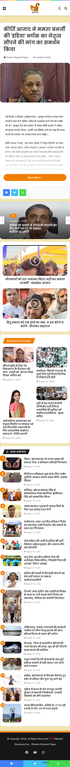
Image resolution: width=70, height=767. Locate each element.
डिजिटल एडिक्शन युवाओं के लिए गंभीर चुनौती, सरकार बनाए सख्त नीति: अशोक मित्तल (45, 477)
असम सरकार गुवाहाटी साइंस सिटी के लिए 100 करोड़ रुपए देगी (44, 507)
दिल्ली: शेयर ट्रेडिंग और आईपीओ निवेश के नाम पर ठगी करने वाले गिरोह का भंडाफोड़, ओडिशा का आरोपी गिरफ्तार (45, 595)
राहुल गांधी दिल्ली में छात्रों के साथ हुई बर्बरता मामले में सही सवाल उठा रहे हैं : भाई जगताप (44, 663)
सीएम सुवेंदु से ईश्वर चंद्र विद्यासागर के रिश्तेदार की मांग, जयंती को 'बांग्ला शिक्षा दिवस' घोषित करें (18, 370)
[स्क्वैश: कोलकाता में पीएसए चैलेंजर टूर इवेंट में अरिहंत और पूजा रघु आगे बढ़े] (12, 679)
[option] (35, 220)
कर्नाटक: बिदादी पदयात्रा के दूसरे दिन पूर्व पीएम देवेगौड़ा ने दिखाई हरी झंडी (51, 374)
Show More (34, 177)
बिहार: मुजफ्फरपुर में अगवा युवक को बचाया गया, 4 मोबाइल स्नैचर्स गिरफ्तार (45, 460)
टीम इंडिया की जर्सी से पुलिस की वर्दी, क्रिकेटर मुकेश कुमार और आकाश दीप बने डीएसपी (44, 544)
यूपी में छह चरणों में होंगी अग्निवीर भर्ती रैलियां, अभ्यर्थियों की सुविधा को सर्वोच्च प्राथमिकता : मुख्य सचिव (50, 410)
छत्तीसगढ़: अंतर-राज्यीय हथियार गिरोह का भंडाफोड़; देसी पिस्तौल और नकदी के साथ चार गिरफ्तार (45, 525)
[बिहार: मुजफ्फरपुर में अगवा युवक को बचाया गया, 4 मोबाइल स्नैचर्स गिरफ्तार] (12, 463)
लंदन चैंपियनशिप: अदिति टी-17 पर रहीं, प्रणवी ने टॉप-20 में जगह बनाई (45, 707)
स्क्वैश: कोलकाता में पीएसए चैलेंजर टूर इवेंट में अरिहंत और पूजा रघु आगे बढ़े (45, 677)
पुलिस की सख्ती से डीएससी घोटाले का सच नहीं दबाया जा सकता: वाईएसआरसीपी (44, 577)
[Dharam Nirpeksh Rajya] (35, 8)
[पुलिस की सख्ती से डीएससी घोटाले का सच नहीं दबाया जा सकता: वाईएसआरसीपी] (12, 580)
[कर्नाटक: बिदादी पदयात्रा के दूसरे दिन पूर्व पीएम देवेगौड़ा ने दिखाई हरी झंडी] (51, 357)
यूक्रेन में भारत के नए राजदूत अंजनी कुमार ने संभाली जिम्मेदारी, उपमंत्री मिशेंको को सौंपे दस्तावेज (43, 692)
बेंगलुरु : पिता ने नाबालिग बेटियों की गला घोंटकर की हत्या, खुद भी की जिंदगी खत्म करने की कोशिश (45, 647)
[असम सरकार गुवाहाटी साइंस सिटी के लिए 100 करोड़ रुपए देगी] (12, 511)
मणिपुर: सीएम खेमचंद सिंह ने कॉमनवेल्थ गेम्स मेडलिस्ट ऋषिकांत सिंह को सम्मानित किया (43, 493)
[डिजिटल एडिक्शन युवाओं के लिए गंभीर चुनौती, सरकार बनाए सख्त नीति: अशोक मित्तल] (12, 477)
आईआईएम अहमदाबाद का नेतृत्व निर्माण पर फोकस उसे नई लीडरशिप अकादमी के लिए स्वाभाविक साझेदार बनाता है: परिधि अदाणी (18, 427)
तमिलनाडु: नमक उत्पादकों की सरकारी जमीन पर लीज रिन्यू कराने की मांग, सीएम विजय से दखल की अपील (45, 631)
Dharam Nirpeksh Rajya (17, 57)
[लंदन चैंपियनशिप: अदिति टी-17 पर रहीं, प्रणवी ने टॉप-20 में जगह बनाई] (12, 713)
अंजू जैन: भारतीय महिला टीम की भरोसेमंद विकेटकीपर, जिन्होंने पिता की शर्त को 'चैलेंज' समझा (45, 560)
